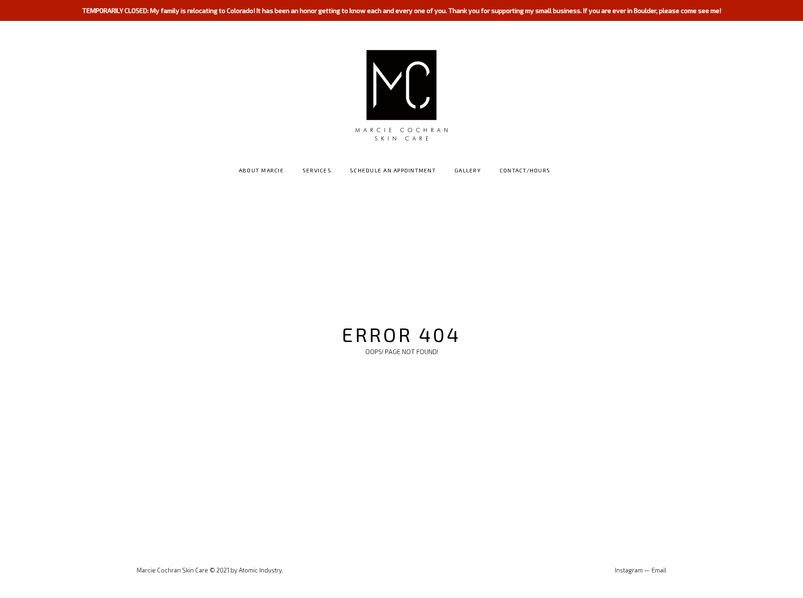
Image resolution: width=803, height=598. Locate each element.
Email (659, 570)
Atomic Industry (260, 570)
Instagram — (632, 570)
